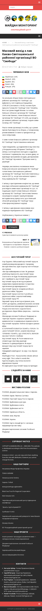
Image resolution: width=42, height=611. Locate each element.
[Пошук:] (21, 7)
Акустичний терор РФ (10, 299)
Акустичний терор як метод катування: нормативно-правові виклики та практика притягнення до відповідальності (18, 284)
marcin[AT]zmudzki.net (20, 591)
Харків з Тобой (7, 482)
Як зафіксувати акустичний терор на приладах (19, 366)
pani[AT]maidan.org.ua (11, 571)
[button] (38, 2)
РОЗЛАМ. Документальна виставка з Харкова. (19, 392)
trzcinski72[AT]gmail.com (24, 596)
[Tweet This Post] (7, 92)
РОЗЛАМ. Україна (8, 419)
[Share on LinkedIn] (10, 92)
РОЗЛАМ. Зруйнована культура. (14, 402)
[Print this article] (21, 92)
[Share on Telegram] (31, 92)
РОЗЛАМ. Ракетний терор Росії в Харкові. (18, 399)
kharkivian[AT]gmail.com (12, 578)
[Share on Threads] (37, 92)
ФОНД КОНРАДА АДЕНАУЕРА (12, 487)
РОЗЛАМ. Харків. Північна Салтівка (15, 396)
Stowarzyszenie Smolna (10, 478)
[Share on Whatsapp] (24, 92)
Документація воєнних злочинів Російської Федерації (18, 430)
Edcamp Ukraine (7, 523)
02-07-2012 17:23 (10, 67)
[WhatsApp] (34, 378)
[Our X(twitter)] (25, 378)
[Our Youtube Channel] (8, 378)
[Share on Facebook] (4, 92)
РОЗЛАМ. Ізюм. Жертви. (11, 416)
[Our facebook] (16, 378)
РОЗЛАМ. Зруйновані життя (12, 408)
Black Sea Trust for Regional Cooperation (16, 491)
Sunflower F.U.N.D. (8, 512)
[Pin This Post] (14, 92)
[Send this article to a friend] (17, 92)
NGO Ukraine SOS (8, 496)
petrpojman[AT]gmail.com (12, 584)
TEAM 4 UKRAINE (7, 473)
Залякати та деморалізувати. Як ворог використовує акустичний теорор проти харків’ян (17, 345)
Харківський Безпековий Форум (13, 550)
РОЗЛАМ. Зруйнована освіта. (13, 405)
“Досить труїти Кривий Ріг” (11, 507)
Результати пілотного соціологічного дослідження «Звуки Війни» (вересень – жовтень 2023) (20, 311)
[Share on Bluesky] (34, 92)
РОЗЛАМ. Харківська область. (13, 412)
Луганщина (12, 227)
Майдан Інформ (26, 67)
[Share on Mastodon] (27, 92)
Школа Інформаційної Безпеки (13, 555)
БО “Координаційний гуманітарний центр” (17, 527)
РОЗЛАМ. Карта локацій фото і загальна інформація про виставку (17, 424)
